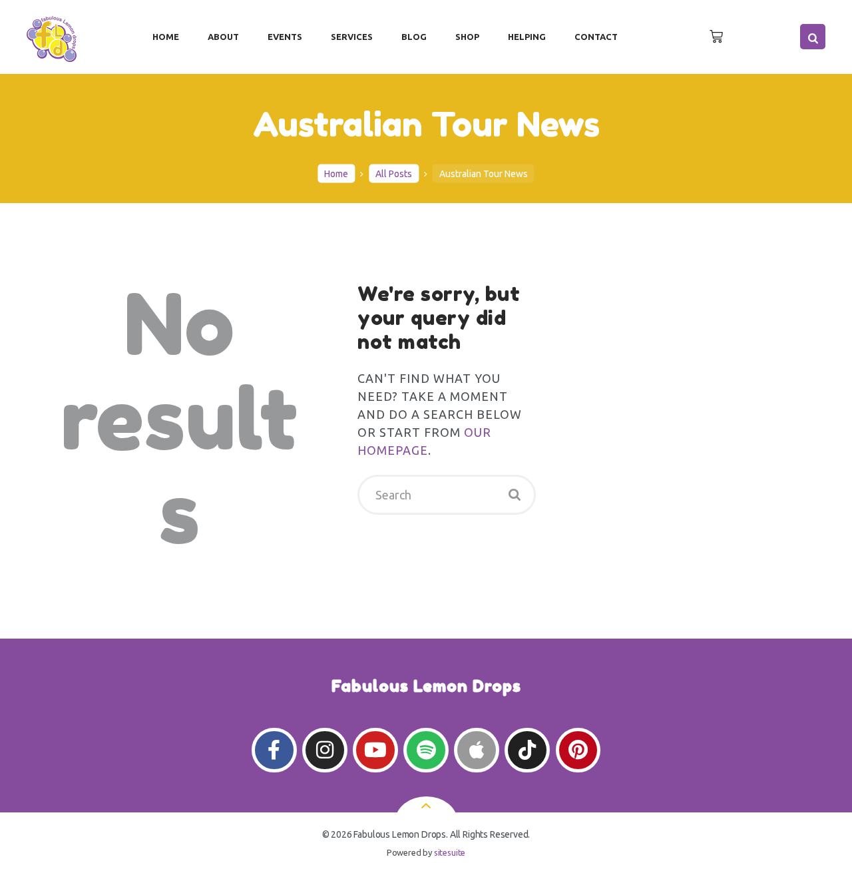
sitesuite (449, 852)
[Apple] (476, 750)
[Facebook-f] (274, 750)
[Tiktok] (527, 750)
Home (336, 173)
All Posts (393, 173)
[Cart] (716, 36)
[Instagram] (324, 750)
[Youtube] (375, 750)
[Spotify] (425, 750)
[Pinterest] (578, 750)
